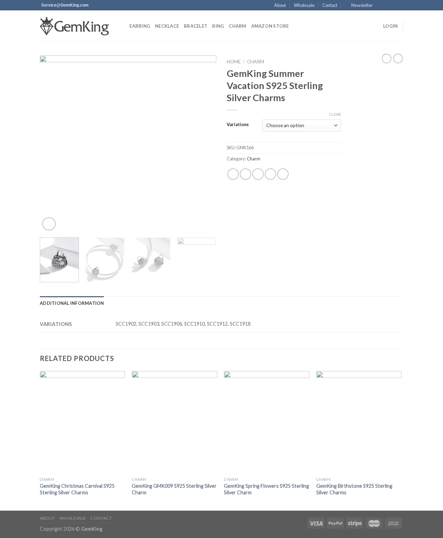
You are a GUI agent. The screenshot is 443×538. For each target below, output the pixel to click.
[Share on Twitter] (245, 174)
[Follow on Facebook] (380, 5)
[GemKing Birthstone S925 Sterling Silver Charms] (359, 422)
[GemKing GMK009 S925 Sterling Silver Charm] (174, 422)
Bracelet (195, 26)
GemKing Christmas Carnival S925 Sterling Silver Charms (77, 489)
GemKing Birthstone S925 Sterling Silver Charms (354, 489)
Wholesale (304, 5)
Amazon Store (270, 26)
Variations (238, 124)
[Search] (122, 26)
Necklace (167, 26)
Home (234, 61)
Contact (329, 5)
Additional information (72, 303)
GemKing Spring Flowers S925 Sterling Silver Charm (266, 489)
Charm (237, 26)
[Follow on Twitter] (393, 5)
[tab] (72, 303)
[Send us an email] (400, 5)
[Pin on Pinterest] (270, 174)
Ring (218, 26)
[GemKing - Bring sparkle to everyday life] (74, 26)
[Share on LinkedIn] (283, 174)
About (280, 5)
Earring (139, 26)
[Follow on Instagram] (387, 5)
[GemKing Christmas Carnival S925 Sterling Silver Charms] (82, 422)
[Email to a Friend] (258, 174)
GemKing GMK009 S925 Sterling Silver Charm (174, 489)
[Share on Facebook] (233, 174)
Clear (335, 114)
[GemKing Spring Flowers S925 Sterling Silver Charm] (266, 422)
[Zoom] (49, 224)
